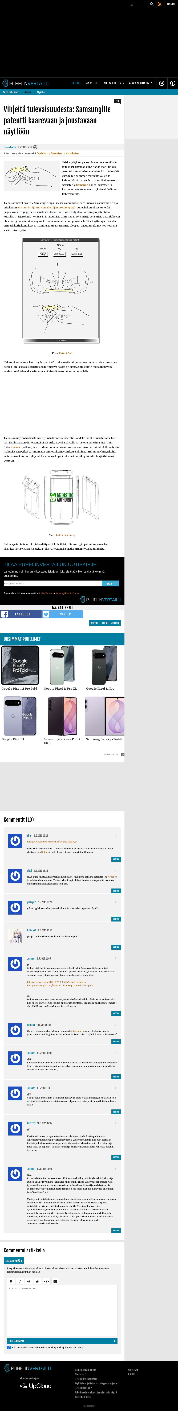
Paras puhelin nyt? (140, 83)
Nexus (16, 447)
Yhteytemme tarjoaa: (30, 1378)
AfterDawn (133, 1369)
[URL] (38, 1280)
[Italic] (20, 1280)
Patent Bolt (65, 353)
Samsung (82, 185)
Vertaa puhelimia (114, 83)
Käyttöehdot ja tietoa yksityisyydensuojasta (96, 1383)
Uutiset (76, 83)
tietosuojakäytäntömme (67, 593)
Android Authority (65, 535)
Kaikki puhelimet (11, 92)
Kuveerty (31, 1123)
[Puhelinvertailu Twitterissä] (161, 83)
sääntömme (46, 593)
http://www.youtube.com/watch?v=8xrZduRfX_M (52, 841)
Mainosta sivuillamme (85, 1369)
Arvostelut (92, 83)
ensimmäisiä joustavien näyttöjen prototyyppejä (46, 207)
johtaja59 (31, 902)
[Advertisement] (62, 407)
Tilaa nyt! (111, 583)
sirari (29, 835)
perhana (31, 1024)
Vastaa (116, 859)
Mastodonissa (72, 153)
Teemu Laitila (10, 147)
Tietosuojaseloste (83, 1388)
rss (160, 4)
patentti (95, 623)
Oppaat (28, 92)
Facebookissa (43, 153)
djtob (29, 870)
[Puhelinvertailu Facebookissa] (173, 83)
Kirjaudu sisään (13, 1260)
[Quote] (29, 1280)
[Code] (46, 1280)
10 (117, 101)
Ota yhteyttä (80, 1374)
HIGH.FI (131, 1374)
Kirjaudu (171, 4)
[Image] (55, 1280)
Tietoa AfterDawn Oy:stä (86, 1378)
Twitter (64, 614)
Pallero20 (31, 930)
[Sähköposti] (35, 148)
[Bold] (11, 1280)
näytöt (105, 623)
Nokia (44, 852)
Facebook (23, 614)
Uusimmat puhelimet (22, 639)
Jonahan (31, 958)
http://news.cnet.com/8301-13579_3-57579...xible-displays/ (57, 982)
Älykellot (41, 92)
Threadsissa (56, 153)
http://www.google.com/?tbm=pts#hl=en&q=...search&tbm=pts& (60, 985)
